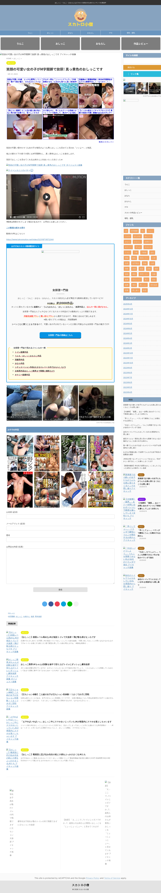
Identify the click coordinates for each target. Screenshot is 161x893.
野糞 (126, 290)
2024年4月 (127, 338)
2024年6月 (127, 328)
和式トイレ (144, 258)
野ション (143, 285)
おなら (70, 33)
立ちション (136, 279)
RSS (131, 399)
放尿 (32, 616)
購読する (131, 67)
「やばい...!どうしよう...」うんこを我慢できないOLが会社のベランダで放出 (142, 426)
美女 (153, 279)
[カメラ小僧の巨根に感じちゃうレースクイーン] (74, 507)
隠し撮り (135, 290)
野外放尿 (38, 616)
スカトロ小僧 (80, 885)
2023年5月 (127, 387)
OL (143, 231)
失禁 (126, 263)
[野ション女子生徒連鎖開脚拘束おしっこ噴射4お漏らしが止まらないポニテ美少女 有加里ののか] (20, 470)
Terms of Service (112, 878)
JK (126, 231)
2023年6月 (127, 382)
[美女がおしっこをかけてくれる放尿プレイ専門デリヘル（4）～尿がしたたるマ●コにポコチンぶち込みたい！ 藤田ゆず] (101, 470)
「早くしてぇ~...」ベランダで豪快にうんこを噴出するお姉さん (141, 419)
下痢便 (144, 252)
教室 (134, 274)
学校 (144, 263)
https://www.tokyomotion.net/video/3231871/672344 (30, 239)
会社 (152, 252)
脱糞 (126, 285)
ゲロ (110, 33)
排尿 (141, 269)
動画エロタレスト (106, 142)
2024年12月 (128, 309)
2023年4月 (127, 392)
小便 (152, 263)
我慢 (126, 269)
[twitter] (44, 603)
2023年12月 (128, 353)
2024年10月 (128, 319)
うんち (127, 236)
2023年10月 (128, 363)
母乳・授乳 (131, 33)
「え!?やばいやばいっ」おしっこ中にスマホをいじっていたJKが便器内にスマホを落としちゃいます (66, 721)
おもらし (90, 33)
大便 (153, 258)
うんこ (30, 33)
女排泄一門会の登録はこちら (60, 335)
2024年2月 (127, 348)
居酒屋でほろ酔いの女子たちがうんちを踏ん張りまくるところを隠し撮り (142, 406)
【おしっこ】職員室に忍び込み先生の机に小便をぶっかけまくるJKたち (53, 754)
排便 (134, 269)
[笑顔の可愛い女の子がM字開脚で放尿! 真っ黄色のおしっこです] (63, 603)
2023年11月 (128, 358)
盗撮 (126, 279)
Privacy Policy (92, 878)
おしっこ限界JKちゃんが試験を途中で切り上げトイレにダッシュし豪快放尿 (55, 664)
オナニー (128, 247)
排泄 (149, 269)
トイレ (127, 252)
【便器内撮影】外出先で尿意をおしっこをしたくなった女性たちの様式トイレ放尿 (142, 467)
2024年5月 (127, 333)
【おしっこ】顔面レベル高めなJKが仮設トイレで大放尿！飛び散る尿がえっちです (58, 637)
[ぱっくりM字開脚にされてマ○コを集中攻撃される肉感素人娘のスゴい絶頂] (20, 507)
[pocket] (57, 603)
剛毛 (134, 258)
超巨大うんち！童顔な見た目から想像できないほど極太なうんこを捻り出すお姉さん (142, 440)
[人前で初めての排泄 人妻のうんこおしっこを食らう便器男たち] (47, 507)
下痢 (135, 252)
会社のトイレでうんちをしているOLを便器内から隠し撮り (141, 433)
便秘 (126, 258)
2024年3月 (127, 343)
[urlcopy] (76, 603)
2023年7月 (127, 377)
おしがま (137, 236)
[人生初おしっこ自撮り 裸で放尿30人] (101, 507)
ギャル (138, 247)
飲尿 (144, 290)
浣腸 (153, 274)
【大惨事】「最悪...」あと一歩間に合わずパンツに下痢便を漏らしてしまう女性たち (141, 413)
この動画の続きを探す (15, 227)
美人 (146, 279)
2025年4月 (127, 304)
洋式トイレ (144, 274)
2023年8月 (127, 372)
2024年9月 (127, 323)
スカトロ (148, 247)
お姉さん (26, 616)
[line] (69, 603)
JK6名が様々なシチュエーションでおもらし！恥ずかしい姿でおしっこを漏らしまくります (141, 460)
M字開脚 (11, 616)
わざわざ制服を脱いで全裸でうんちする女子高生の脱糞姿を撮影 (142, 453)
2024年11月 (128, 314)
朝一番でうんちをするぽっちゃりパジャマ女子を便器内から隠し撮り (142, 446)
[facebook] (50, 603)
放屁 (126, 274)
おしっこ (50, 33)
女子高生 (135, 263)
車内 (134, 285)
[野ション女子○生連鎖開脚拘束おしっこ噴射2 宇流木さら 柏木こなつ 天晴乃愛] (74, 470)
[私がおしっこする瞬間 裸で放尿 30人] (47, 470)
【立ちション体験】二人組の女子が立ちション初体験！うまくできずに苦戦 (55, 694)
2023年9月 (127, 368)
